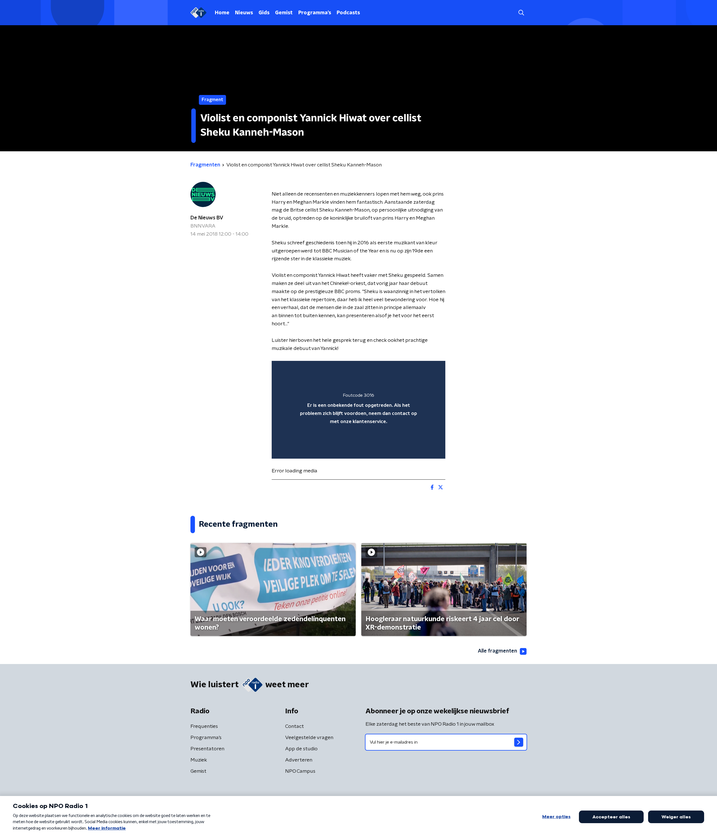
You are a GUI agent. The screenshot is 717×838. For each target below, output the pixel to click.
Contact (294, 726)
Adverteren (298, 760)
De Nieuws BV (206, 217)
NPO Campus (300, 771)
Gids (264, 12)
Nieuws (244, 12)
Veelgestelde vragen (309, 737)
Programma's (314, 12)
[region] (358, 410)
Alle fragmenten (497, 651)
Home (222, 12)
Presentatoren (207, 748)
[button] (521, 13)
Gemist (284, 12)
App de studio (301, 748)
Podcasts (348, 12)
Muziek (198, 760)
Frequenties (204, 726)
